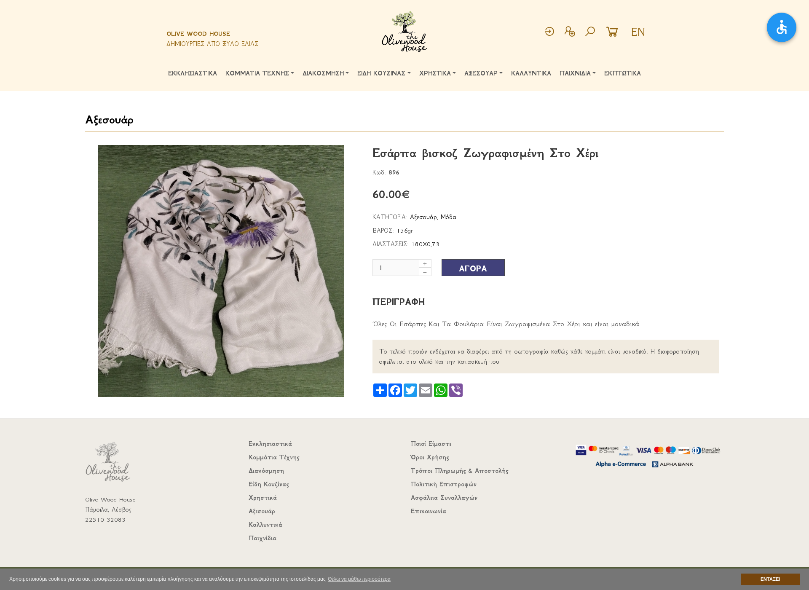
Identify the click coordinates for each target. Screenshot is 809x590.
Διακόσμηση (266, 471)
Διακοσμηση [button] (323, 73)
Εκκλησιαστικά (270, 444)
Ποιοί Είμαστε (431, 444)
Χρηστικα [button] (435, 73)
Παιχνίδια (262, 538)
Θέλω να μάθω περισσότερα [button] (359, 579)
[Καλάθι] (614, 32)
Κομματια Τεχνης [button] (257, 73)
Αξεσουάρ (109, 119)
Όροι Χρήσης (430, 457)
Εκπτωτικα (622, 73)
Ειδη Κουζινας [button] (381, 73)
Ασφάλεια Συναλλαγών (444, 498)
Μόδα (448, 217)
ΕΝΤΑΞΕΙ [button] (770, 579)
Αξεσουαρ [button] (481, 73)
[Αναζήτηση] (590, 32)
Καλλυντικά (265, 524)
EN (638, 32)
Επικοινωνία (428, 511)
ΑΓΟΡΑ (473, 268)
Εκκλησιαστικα (192, 73)
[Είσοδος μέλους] (549, 32)
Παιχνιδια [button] (575, 73)
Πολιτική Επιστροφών (444, 484)
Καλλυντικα (531, 73)
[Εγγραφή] (570, 32)
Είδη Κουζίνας (269, 484)
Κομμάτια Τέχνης (274, 457)
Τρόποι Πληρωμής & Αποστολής (459, 471)
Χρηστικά (263, 498)
